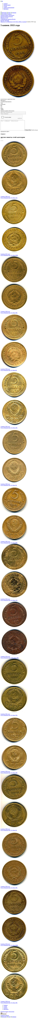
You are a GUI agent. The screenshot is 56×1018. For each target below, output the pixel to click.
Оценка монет (7, 5)
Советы (5, 1007)
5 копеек (24, 21)
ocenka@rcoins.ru (5, 1015)
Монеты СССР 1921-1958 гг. (15, 21)
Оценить (3, 134)
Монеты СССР (4, 21)
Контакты (6, 8)
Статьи (5, 6)
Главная (5, 3)
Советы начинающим (9, 7)
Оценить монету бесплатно (7, 15)
